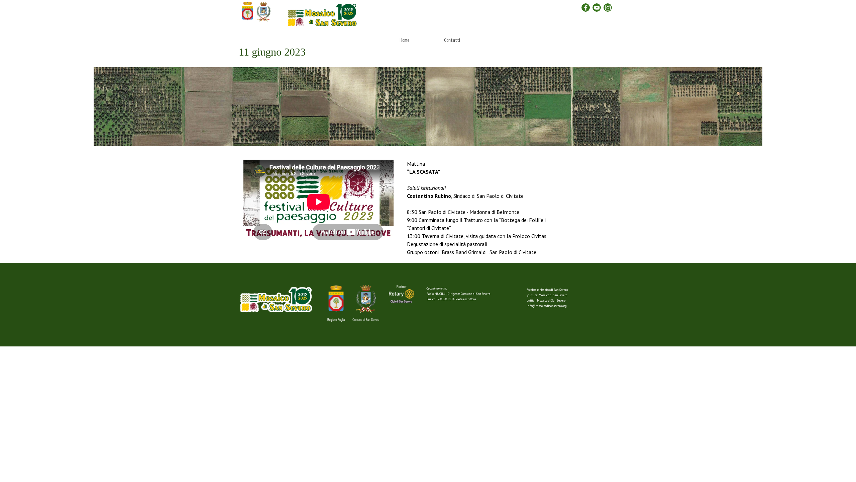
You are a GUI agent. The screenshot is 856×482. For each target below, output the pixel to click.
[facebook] (585, 7)
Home (405, 40)
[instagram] (608, 7)
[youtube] (597, 7)
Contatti (452, 40)
